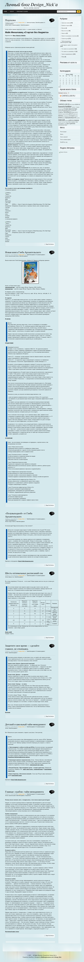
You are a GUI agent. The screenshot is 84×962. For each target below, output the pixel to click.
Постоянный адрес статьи (12, 931)
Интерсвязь (65, 110)
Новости (64, 33)
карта (76, 116)
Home (5, 11)
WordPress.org (63, 142)
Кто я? (12, 11)
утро (65, 123)
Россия (74, 110)
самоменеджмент (16, 25)
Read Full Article (50, 244)
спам (69, 122)
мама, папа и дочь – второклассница (33, 769)
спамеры (73, 122)
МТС (69, 110)
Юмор (63, 56)
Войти (61, 134)
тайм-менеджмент (25, 25)
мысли (73, 117)
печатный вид (9, 289)
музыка (68, 117)
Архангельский (12, 256)
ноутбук (78, 117)
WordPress (31, 957)
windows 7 (74, 107)
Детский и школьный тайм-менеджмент (25, 724)
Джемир (60, 110)
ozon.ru (77, 104)
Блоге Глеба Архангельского (25, 561)
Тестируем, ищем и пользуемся (69, 45)
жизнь (60, 116)
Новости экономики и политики (69, 36)
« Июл (59, 86)
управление (28, 795)
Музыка (63, 28)
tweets (61, 106)
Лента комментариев (65, 139)
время (10, 577)
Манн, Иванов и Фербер (19, 35)
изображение (66, 115)
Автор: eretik (8, 632)
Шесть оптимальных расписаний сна (24, 573)
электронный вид (10, 287)
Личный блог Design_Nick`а (31, 4)
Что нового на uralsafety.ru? (68, 51)
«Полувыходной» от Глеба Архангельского (18, 515)
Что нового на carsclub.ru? (68, 49)
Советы (60, 112)
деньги (71, 114)
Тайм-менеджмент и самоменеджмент (36, 254)
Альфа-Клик (60, 109)
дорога (74, 113)
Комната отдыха (66, 25)
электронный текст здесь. (37, 764)
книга (10, 25)
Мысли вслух (65, 30)
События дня (65, 38)
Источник (7, 712)
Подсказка (10, 20)
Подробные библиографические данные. (19, 757)
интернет (72, 116)
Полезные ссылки (22, 11)
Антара (74, 109)
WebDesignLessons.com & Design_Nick (51, 957)
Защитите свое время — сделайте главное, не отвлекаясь (22, 647)
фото (68, 123)
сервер (76, 120)
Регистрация (63, 131)
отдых (10, 521)
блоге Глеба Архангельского (18, 779)
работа (14, 521)
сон (13, 577)
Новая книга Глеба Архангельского (23, 252)
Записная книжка (31, 22)
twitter (68, 106)
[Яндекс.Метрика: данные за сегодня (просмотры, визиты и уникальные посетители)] (63, 152)
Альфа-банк (68, 109)
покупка (66, 120)
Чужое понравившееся (10, 520)
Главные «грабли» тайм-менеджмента (24, 791)
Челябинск (67, 112)
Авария (77, 107)
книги (64, 117)
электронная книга (62, 125)
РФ (71, 110)
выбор (66, 114)
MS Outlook (72, 104)
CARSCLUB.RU (68, 96)
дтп (77, 113)
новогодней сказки (17, 775)
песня (61, 120)
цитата (72, 123)
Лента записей (63, 137)
